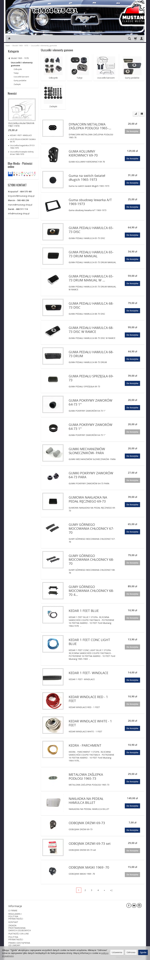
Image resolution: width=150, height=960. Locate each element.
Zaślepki (53, 106)
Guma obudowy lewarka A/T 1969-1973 (90, 202)
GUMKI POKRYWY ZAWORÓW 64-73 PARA (91, 475)
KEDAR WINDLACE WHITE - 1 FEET (90, 723)
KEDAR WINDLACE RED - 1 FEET (88, 699)
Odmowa (131, 952)
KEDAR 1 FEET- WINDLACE (88, 673)
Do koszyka (132, 158)
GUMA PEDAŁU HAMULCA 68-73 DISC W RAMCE (91, 329)
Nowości (12, 93)
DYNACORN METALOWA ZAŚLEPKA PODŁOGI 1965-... (90, 126)
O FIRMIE (12, 910)
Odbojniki (53, 77)
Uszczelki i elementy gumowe (22, 64)
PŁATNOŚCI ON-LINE (18, 933)
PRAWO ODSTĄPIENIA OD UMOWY (19, 944)
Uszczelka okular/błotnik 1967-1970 (21, 124)
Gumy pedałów (132, 77)
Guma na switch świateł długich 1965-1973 (87, 177)
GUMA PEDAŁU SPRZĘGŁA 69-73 (91, 378)
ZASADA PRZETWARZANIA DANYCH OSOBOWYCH (19, 928)
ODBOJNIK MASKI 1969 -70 (89, 867)
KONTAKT (13, 922)
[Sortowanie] (135, 113)
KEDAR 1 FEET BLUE (84, 610)
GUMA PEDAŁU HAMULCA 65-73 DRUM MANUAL (91, 254)
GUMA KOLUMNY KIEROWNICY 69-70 (83, 153)
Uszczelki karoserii (106, 77)
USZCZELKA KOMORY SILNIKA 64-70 (23, 140)
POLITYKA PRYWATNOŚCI (15, 938)
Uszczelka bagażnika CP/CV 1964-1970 (22, 146)
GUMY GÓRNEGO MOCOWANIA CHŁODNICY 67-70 (91, 528)
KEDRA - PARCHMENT (85, 745)
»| (111, 890)
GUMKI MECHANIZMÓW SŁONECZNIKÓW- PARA (87, 451)
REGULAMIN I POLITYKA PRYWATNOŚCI (15, 916)
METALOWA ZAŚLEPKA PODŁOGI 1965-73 (86, 776)
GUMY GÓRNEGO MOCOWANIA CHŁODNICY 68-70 (91, 559)
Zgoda (143, 952)
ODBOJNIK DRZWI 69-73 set (90, 843)
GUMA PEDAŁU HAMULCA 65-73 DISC (91, 230)
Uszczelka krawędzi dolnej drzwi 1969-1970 (22, 152)
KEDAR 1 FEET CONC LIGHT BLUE (89, 642)
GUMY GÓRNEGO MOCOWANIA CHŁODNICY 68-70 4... (91, 590)
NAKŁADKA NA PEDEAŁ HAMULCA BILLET (86, 800)
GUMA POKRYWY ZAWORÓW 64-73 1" (90, 402)
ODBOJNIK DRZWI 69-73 (87, 823)
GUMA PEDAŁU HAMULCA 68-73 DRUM (91, 354)
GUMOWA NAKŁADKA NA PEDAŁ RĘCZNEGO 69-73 (88, 499)
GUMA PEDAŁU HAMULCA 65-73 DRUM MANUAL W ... (91, 278)
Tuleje (79, 77)
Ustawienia (117, 952)
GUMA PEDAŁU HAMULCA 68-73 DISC (91, 305)
